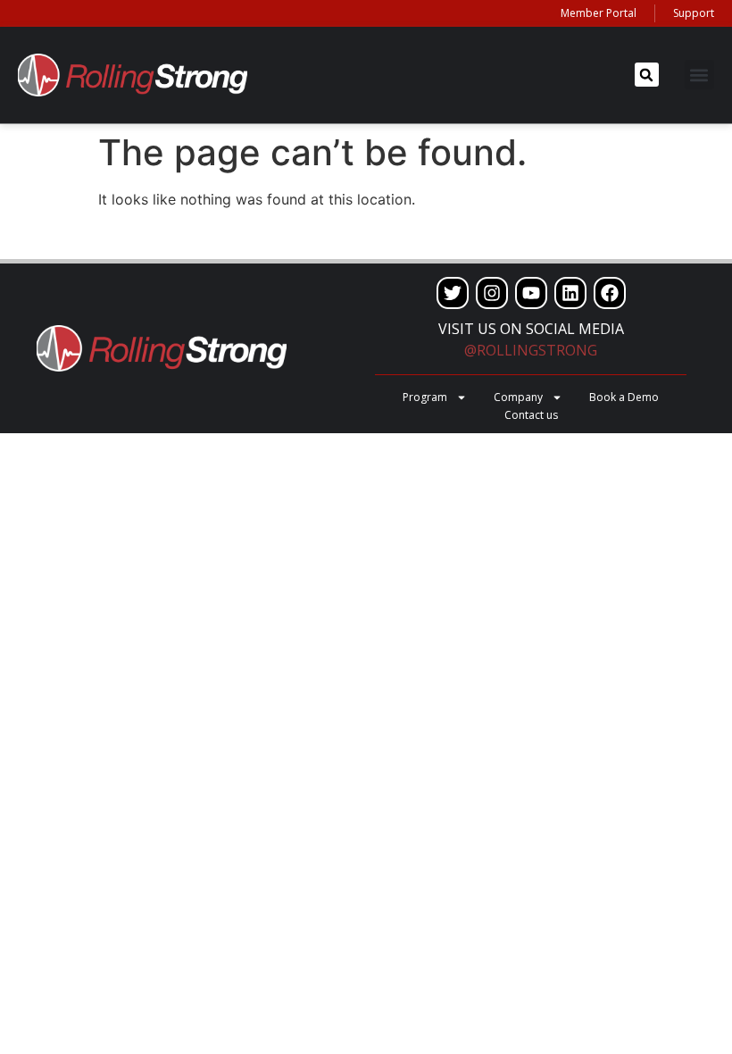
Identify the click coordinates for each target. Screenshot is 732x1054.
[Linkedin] (570, 293)
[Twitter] (453, 293)
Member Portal (598, 13)
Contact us (531, 414)
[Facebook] (610, 293)
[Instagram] (492, 293)
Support (693, 13)
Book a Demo (624, 397)
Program (425, 397)
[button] (647, 75)
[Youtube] (531, 293)
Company (518, 397)
